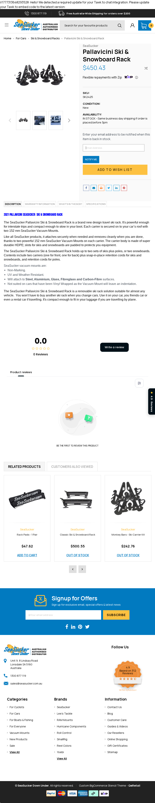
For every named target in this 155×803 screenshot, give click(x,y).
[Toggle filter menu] (139, 383)
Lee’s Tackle (64, 713)
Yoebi (60, 752)
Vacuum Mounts (19, 733)
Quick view (19, 494)
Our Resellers (115, 733)
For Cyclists (17, 707)
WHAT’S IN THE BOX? (70, 204)
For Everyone (18, 726)
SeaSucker (63, 707)
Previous (10, 120)
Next (69, 120)
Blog (110, 713)
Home (7, 38)
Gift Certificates (117, 745)
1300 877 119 (18, 675)
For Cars (21, 38)
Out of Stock (70, 555)
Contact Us (114, 707)
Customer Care (117, 720)
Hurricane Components (71, 726)
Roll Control (64, 733)
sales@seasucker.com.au (26, 683)
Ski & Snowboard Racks (45, 38)
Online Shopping (117, 739)
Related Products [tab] (24, 466)
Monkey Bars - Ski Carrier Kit (120, 534)
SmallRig (62, 739)
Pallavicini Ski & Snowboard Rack (84, 38)
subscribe (116, 615)
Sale (12, 745)
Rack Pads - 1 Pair (19, 534)
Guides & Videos (117, 726)
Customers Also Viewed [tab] (72, 466)
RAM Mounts (65, 720)
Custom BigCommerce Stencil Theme (102, 785)
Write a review (114, 347)
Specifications (96, 204)
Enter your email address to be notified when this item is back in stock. (116, 136)
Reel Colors (64, 745)
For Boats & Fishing (21, 720)
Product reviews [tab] (21, 372)
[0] (144, 25)
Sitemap (112, 752)
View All (15, 752)
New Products (18, 739)
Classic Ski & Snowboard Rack (70, 534)
